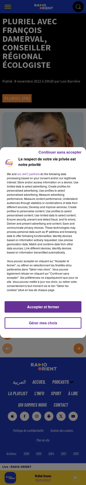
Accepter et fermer (43, 306)
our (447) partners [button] (28, 174)
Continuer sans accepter (60, 152)
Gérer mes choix (43, 322)
